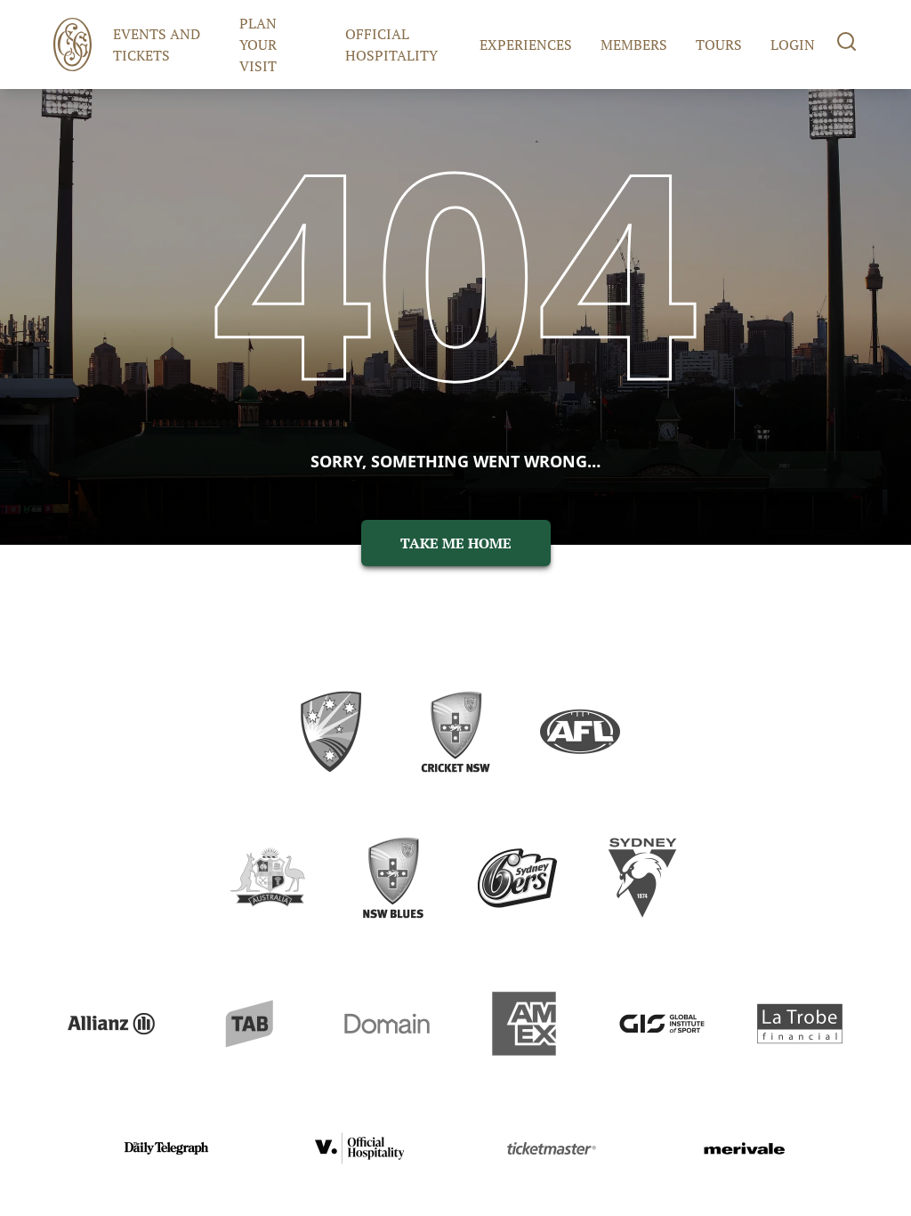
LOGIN (792, 44)
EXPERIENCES (526, 44)
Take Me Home (456, 543)
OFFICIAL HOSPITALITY (391, 44)
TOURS (719, 44)
